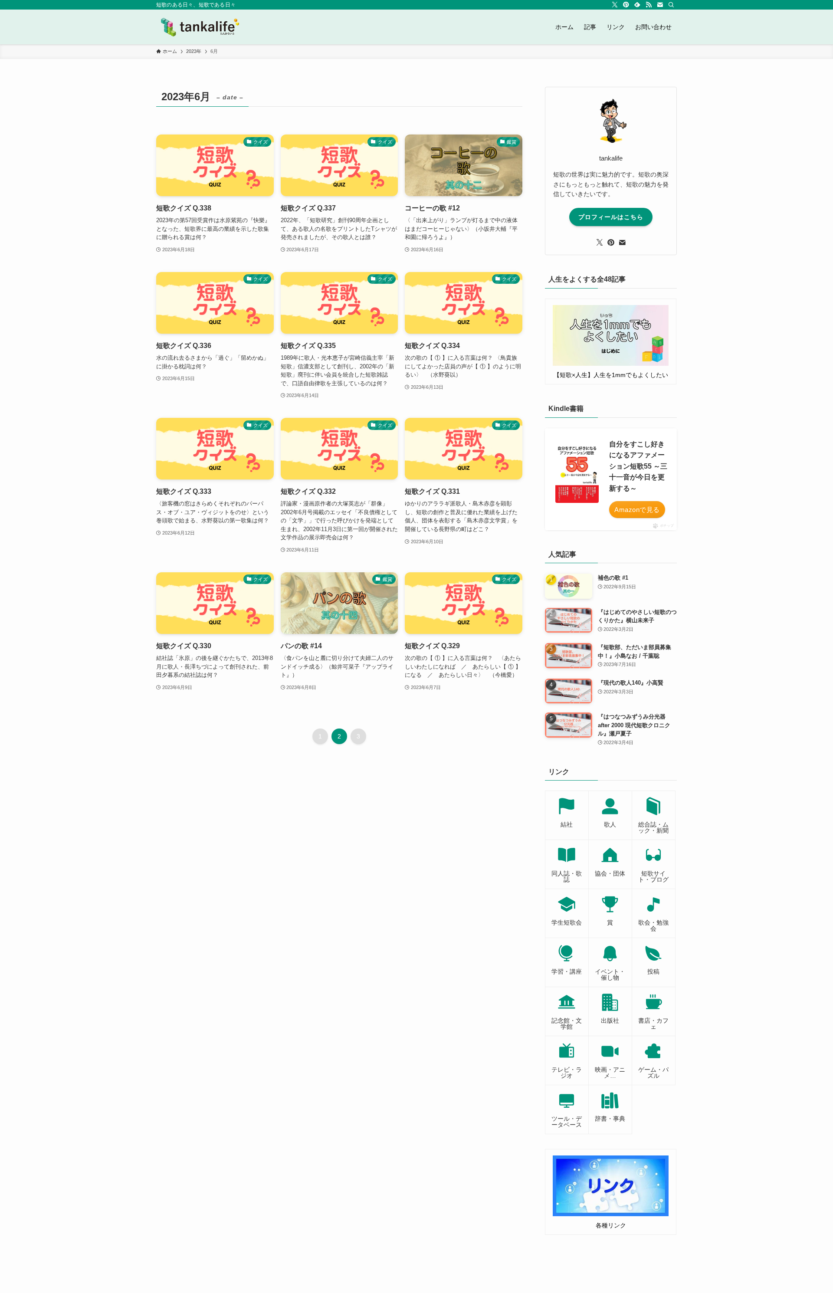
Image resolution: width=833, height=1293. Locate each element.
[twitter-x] (614, 5)
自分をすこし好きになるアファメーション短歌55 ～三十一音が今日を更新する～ (638, 466)
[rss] (648, 5)
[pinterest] (626, 5)
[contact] (660, 5)
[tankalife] (203, 26)
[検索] (671, 5)
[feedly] (637, 5)
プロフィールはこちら (610, 216)
